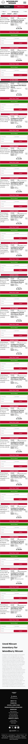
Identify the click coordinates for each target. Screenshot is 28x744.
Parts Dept (13, 723)
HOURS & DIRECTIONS (13, 705)
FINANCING (13, 703)
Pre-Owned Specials (13, 715)
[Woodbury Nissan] (10, 2)
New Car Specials (13, 714)
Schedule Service (13, 721)
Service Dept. (13, 720)
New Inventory (13, 711)
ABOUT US (13, 701)
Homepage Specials (13, 716)
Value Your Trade (14, 32)
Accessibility (12, 735)
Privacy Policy (20, 735)
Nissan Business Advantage (13, 707)
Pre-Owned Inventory (13, 712)
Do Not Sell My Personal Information (14, 736)
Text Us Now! (14, 35)
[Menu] (24, 3)
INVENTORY (13, 709)
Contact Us (5, 735)
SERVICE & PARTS (13, 718)
